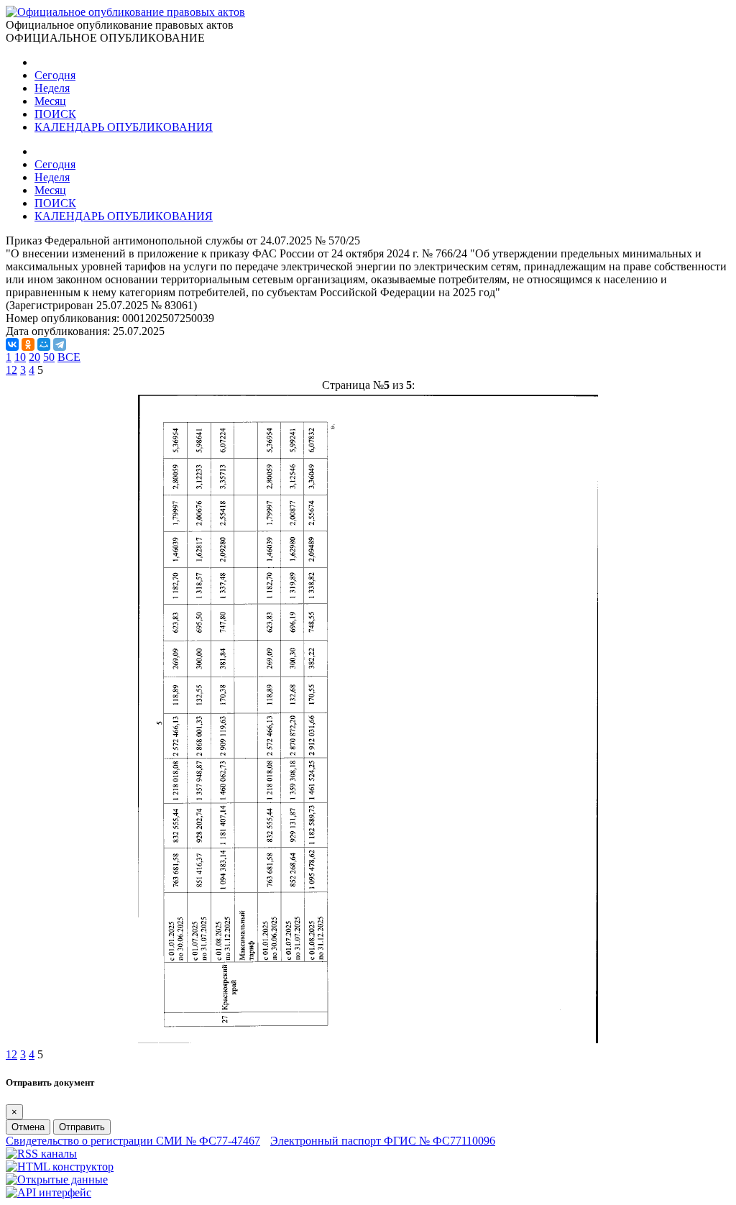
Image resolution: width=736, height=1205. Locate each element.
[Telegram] (59, 344)
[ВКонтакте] (12, 344)
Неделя (52, 88)
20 (34, 357)
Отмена (28, 1127)
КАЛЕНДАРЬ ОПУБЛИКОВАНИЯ (123, 127)
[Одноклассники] (28, 344)
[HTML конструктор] (60, 1166)
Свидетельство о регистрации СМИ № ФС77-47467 (133, 1141)
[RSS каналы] (41, 1153)
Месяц (50, 101)
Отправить (82, 1127)
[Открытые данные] (57, 1179)
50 (49, 357)
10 (20, 357)
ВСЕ (69, 357)
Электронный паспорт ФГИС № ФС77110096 (382, 1141)
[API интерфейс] (48, 1192)
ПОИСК (55, 114)
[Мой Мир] (43, 344)
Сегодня (54, 75)
